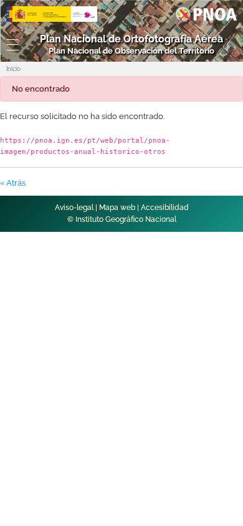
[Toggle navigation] (10, 45)
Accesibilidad (165, 207)
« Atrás (13, 183)
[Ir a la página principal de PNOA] (206, 13)
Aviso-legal (74, 207)
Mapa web (117, 207)
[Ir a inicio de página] (218, 326)
